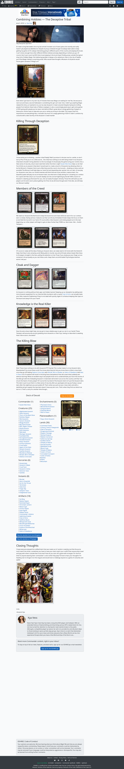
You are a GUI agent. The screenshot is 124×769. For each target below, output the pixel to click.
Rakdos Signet (24, 501)
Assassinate (23, 463)
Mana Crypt (23, 507)
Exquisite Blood (46, 410)
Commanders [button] (32, 2)
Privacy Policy (62, 757)
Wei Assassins (24, 419)
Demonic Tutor (24, 471)
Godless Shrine (45, 441)
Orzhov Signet (24, 509)
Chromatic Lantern (26, 505)
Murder (22, 479)
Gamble (22, 473)
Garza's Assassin (25, 421)
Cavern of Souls (46, 452)
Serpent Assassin (25, 449)
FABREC (78, 763)
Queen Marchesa (66, 164)
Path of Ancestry (46, 429)
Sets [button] (48, 2)
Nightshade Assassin (26, 411)
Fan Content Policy (69, 765)
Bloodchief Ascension (47, 407)
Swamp (43, 458)
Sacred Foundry (46, 444)
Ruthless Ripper (25, 417)
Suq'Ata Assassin (25, 451)
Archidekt (51, 763)
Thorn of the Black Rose (27, 415)
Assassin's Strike (25, 469)
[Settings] (117, 6)
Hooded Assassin (25, 440)
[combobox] (95, 2)
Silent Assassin (24, 413)
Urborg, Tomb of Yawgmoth (50, 427)
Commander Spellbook (68, 763)
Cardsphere (58, 763)
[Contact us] (113, 6)
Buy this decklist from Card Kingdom (29, 535)
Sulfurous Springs (46, 439)
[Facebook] (58, 760)
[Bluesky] (55, 760)
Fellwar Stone (24, 512)
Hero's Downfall (25, 481)
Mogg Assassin (24, 423)
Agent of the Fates (25, 447)
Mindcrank (23, 529)
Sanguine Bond (46, 409)
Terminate (23, 485)
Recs (51, 6)
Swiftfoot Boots (25, 520)
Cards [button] (24, 2)
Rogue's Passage (46, 433)
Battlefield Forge (46, 446)
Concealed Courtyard (47, 454)
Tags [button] (53, 2)
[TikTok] (69, 760)
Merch (23, 6)
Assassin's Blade (25, 465)
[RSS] (65, 760)
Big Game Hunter (25, 425)
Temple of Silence (46, 442)
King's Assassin (24, 441)
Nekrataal (23, 432)
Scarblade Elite (24, 436)
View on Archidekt (67, 396)
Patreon (43, 6)
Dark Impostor (24, 430)
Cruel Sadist (23, 445)
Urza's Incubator (25, 525)
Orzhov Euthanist (25, 443)
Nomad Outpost (46, 435)
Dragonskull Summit (47, 431)
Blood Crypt (44, 448)
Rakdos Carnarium (47, 437)
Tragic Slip (23, 489)
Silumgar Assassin (25, 434)
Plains (43, 459)
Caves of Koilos (45, 456)
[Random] (110, 6)
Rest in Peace (45, 412)
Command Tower (46, 426)
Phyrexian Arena (46, 405)
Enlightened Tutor (25, 492)
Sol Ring (22, 499)
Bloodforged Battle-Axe (27, 524)
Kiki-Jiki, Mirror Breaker (55, 372)
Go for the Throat (25, 483)
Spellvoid (84, 763)
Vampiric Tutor (24, 491)
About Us (49, 757)
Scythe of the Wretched (27, 527)
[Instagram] (62, 760)
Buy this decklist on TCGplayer (27, 539)
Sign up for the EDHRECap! (50, 649)
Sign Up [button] (119, 2)
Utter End (23, 487)
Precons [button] (42, 2)
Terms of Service (72, 757)
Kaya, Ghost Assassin (47, 419)
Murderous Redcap (26, 453)
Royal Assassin (24, 428)
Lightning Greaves (25, 516)
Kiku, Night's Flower (26, 426)
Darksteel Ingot (25, 503)
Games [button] (13, 6)
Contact (55, 757)
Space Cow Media (42, 763)
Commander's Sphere (27, 514)
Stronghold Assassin (26, 438)
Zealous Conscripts (38, 372)
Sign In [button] (112, 2)
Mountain (44, 461)
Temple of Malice (46, 450)
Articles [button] (17, 2)
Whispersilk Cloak (25, 522)
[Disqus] (50, 674)
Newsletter (33, 6)
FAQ (5, 6)
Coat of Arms (66, 294)
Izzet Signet (23, 510)
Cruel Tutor (23, 467)
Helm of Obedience (71, 372)
